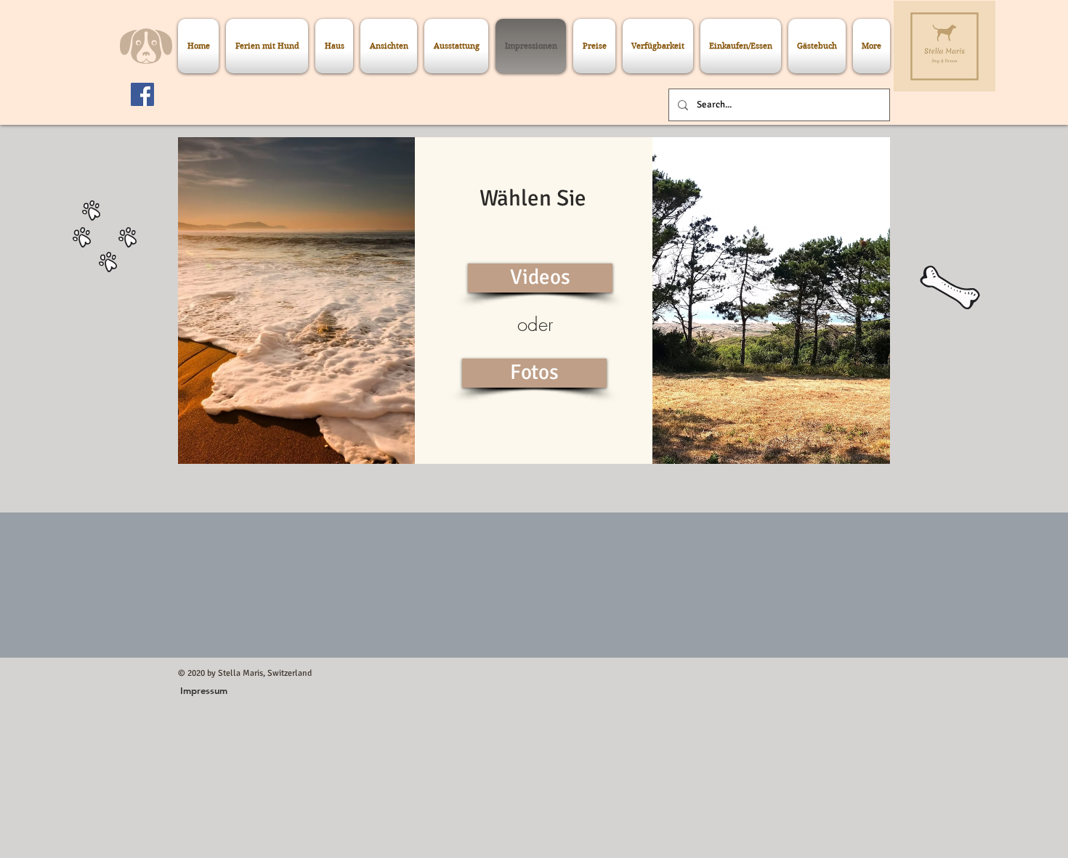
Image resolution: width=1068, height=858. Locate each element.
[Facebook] (142, 94)
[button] (540, 278)
